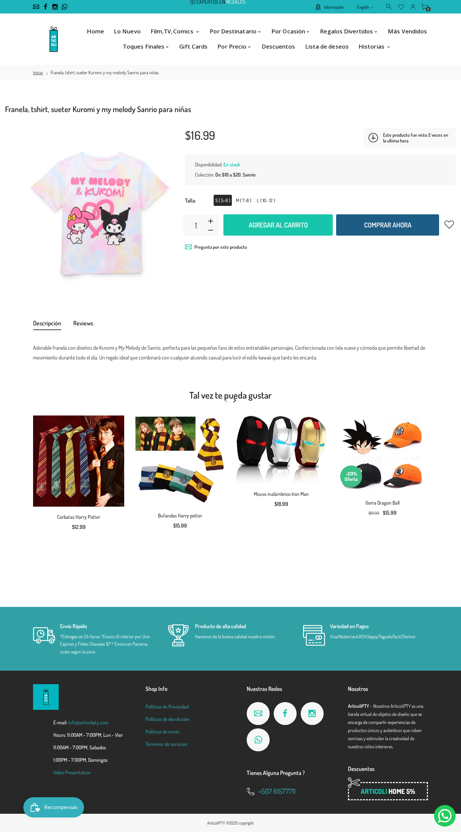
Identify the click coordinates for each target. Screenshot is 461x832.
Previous (226, 400)
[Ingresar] (413, 6)
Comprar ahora (387, 224)
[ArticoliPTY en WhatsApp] (64, 7)
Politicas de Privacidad (167, 706)
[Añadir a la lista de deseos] (449, 224)
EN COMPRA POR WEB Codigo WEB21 (218, 7)
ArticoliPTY (216, 823)
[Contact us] (445, 816)
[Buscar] (389, 6)
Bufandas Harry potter (180, 515)
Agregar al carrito (278, 224)
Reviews (83, 323)
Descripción (47, 323)
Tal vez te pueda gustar (230, 395)
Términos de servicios (166, 744)
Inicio (38, 72)
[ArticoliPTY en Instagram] (55, 7)
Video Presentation (72, 772)
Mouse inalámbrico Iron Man (281, 494)
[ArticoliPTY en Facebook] (45, 7)
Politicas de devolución (167, 719)
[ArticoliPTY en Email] (36, 7)
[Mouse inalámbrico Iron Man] (281, 449)
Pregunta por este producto (220, 247)
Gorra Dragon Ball (382, 503)
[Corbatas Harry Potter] (78, 461)
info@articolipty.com (88, 722)
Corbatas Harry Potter (78, 517)
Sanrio (249, 174)
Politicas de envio (162, 731)
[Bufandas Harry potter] (179, 460)
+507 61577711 (277, 791)
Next (234, 400)
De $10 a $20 (228, 174)
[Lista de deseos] (401, 6)
